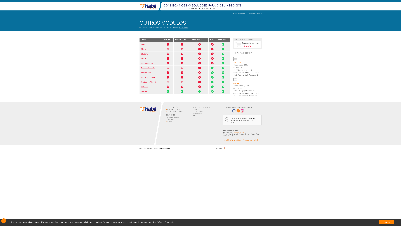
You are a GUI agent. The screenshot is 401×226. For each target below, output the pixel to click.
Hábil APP (144, 87)
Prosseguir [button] (386, 222)
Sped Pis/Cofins (147, 63)
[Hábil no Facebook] (233, 111)
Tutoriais (170, 119)
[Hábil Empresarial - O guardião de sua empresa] (148, 6)
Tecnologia (219, 148)
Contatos (196, 109)
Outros (169, 121)
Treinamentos (197, 113)
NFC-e (143, 49)
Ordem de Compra (148, 77)
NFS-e (143, 59)
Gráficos (144, 91)
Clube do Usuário (198, 111)
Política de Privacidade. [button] (165, 222)
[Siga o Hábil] (242, 111)
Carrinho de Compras (243, 39)
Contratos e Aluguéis (149, 82)
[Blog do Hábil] (238, 111)
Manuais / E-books (173, 117)
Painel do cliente (254, 14)
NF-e (143, 44)
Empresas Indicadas (173, 109)
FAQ (194, 115)
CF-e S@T (144, 54)
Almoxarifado (146, 73)
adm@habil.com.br (239, 132)
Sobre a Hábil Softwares (175, 111)
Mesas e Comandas (148, 68)
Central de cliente (238, 14)
